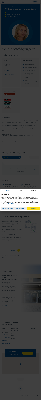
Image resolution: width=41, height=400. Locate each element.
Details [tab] (20, 190)
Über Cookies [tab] (33, 190)
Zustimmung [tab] (7, 190)
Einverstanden (33, 208)
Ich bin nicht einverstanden (7, 208)
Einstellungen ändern (20, 208)
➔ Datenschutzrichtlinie (12, 203)
